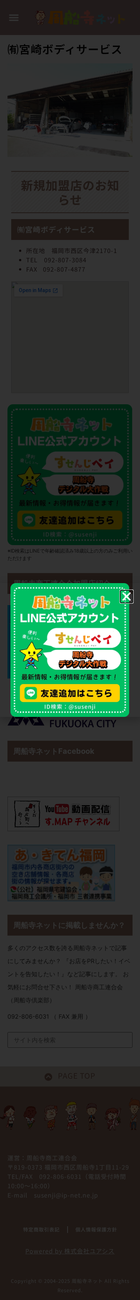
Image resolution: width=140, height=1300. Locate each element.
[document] (70, 650)
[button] (127, 596)
